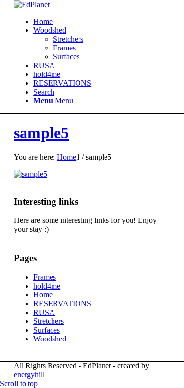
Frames (64, 48)
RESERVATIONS (62, 83)
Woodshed (49, 30)
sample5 (41, 133)
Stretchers (68, 39)
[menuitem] (101, 92)
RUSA (44, 65)
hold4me (46, 74)
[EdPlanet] (32, 4)
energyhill (29, 374)
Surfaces (66, 56)
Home (43, 21)
